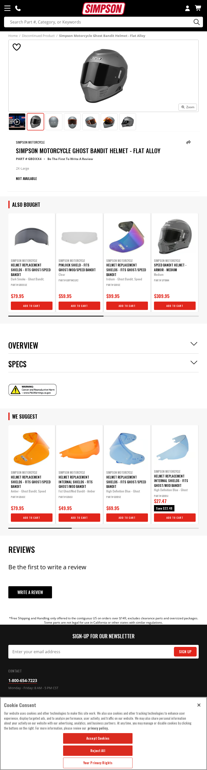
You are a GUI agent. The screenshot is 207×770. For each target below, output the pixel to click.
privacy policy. (98, 728)
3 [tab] (167, 528)
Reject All (97, 750)
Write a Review (30, 592)
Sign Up (185, 651)
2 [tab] (103, 528)
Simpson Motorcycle (30, 142)
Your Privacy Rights (97, 762)
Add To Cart (31, 306)
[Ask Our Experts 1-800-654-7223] (17, 8)
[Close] (198, 705)
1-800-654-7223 (22, 680)
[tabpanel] (31, 262)
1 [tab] (40, 528)
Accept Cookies (97, 738)
